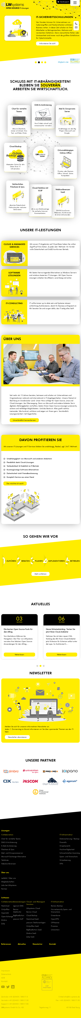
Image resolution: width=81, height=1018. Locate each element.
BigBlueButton (18, 915)
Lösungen (5, 830)
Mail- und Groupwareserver (12, 853)
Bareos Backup (57, 906)
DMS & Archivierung (9, 842)
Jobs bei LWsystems (8, 885)
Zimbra (4, 920)
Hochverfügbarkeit (67, 849)
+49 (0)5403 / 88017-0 (18, 996)
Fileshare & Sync (7, 849)
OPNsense (55, 922)
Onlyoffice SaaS (32, 926)
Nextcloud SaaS (32, 919)
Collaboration (7, 834)
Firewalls (63, 842)
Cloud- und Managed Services (35, 902)
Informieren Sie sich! (47, 43)
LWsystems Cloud (33, 908)
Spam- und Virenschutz (69, 856)
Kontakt (52, 944)
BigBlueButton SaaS (34, 929)
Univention (55, 929)
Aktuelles (22, 944)
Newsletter (37, 944)
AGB (3, 978)
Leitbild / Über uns (8, 878)
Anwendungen (19, 901)
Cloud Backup (31, 915)
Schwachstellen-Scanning (70, 853)
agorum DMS (18, 906)
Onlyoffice (5, 909)
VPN (61, 863)
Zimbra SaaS (31, 933)
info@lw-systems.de (72, 996)
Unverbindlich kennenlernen (24, 420)
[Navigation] (75, 2)
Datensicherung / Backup (69, 838)
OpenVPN (55, 919)
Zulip (3, 923)
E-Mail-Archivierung (8, 846)
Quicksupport (64, 2)
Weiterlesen (19, 654)
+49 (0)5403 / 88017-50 (18, 1000)
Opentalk (5, 913)
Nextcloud (5, 906)
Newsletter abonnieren (17, 737)
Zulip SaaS (30, 937)
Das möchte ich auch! (15, 483)
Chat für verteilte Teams (10, 838)
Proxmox (54, 926)
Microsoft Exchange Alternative (13, 856)
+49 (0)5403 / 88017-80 (18, 1004)
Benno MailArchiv (17, 910)
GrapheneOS (65, 846)
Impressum (5, 970)
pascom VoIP (18, 919)
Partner (4, 889)
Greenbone (55, 915)
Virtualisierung (65, 860)
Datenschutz (6, 974)
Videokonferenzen (8, 863)
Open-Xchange (7, 916)
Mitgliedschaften (7, 881)
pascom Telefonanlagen (35, 922)
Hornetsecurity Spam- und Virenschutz (61, 910)
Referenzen (6, 944)
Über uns (5, 872)
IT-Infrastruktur (66, 834)
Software (5, 897)
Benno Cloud (31, 912)
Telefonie (5, 860)
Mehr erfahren (40, 574)
